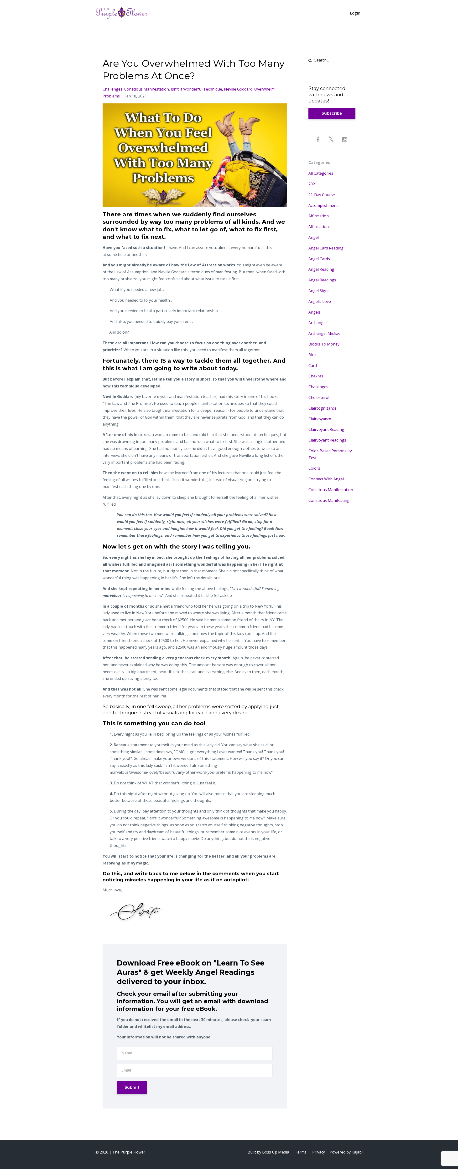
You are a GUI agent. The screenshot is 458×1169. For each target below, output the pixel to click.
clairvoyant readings (327, 440)
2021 (312, 184)
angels (314, 312)
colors (314, 468)
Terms (301, 1152)
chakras (315, 376)
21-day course (321, 194)
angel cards (319, 258)
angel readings (322, 280)
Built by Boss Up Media (268, 1152)
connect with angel (326, 479)
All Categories (320, 173)
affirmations (319, 226)
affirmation (318, 216)
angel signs (318, 290)
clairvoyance (319, 419)
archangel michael (324, 333)
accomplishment (323, 205)
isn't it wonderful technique (196, 89)
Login (355, 13)
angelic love (319, 301)
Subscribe (332, 113)
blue (312, 354)
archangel (317, 322)
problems (111, 96)
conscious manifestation (146, 89)
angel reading (321, 269)
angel (313, 237)
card (312, 365)
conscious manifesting (328, 500)
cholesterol (318, 397)
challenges (112, 89)
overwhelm (264, 89)
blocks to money (323, 344)
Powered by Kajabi (346, 1152)
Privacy (318, 1152)
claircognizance (322, 408)
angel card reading (326, 248)
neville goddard (238, 89)
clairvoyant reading (326, 429)
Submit (132, 1087)
